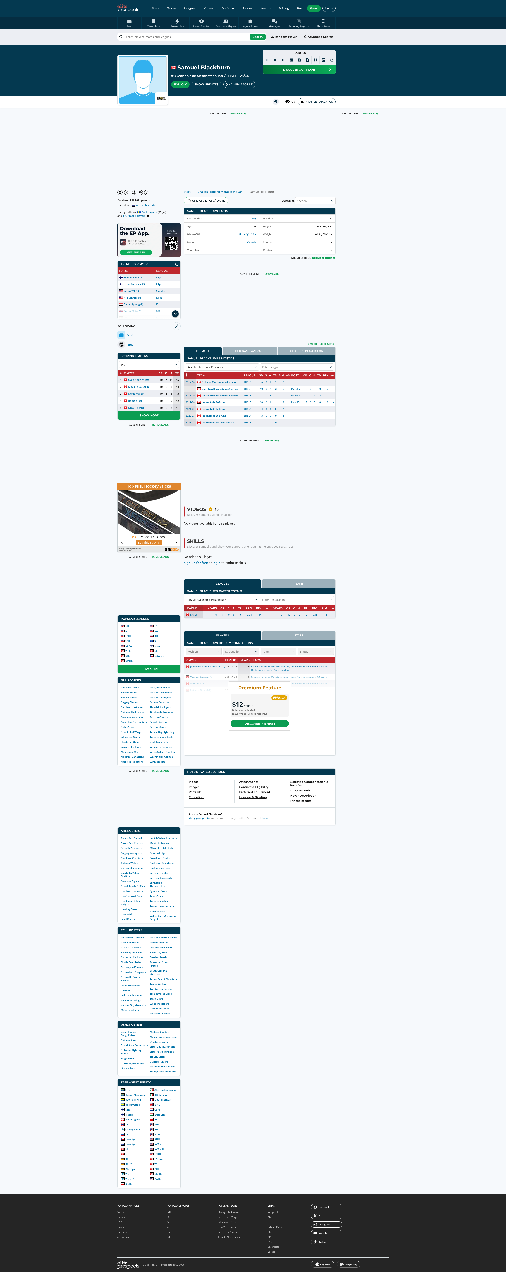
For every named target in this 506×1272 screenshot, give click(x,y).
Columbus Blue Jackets (134, 722)
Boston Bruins (129, 692)
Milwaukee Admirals (161, 848)
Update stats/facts (208, 201)
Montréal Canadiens (132, 756)
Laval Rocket (128, 919)
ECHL (128, 636)
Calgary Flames (129, 702)
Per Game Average (249, 351)
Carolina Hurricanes (132, 707)
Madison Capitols (159, 1032)
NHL (127, 626)
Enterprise (273, 1246)
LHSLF (231, 76)
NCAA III (159, 1149)
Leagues (190, 8)
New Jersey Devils (160, 687)
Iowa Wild (126, 914)
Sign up (313, 8)
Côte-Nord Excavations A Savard (220, 389)
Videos (208, 8)
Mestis (129, 1114)
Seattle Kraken (158, 722)
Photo (271, 1232)
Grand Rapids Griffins (133, 886)
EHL (127, 1124)
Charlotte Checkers (132, 858)
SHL (156, 641)
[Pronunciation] (267, 60)
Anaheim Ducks (130, 687)
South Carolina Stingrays (158, 972)
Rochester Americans (162, 863)
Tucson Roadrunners (162, 906)
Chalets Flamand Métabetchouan (220, 192)
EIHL (157, 1104)
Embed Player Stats (321, 344)
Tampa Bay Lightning (162, 732)
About (271, 1217)
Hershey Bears (129, 909)
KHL (158, 304)
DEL (127, 1159)
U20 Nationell (133, 1099)
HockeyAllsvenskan (136, 1095)
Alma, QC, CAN (247, 234)
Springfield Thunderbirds (157, 884)
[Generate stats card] (291, 60)
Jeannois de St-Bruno (214, 402)
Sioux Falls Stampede (162, 1051)
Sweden (121, 1212)
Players (222, 635)
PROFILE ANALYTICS (319, 101)
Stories (247, 8)
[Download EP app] (149, 240)
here (265, 818)
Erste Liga (160, 1114)
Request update (324, 258)
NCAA (128, 646)
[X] (126, 192)
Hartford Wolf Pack (131, 896)
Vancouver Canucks (161, 747)
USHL (157, 626)
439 (293, 101)
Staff (298, 635)
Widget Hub (274, 1212)
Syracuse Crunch (159, 891)
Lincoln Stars (128, 1068)
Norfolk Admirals (159, 942)
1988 (253, 218)
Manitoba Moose (159, 843)
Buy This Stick (147, 542)
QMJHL (129, 661)
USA (119, 1222)
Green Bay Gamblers (132, 1063)
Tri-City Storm (157, 1056)
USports (158, 1159)
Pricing (284, 8)
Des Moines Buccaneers (134, 1045)
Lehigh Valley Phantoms (163, 838)
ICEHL (128, 1184)
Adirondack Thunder (132, 937)
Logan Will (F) (131, 291)
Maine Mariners (130, 1010)
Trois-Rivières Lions (161, 993)
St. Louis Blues (158, 727)
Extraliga (159, 656)
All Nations (123, 1237)
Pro (299, 8)
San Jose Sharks (159, 717)
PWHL (157, 1179)
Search (258, 37)
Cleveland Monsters (132, 868)
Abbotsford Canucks (132, 838)
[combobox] (191, 37)
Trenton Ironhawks (161, 988)
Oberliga (130, 1169)
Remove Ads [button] (370, 113)
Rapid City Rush (159, 952)
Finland (121, 1227)
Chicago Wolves (129, 863)
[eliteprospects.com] (128, 8)
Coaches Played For (306, 351)
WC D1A (129, 1179)
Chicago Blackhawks (132, 712)
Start (187, 192)
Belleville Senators (131, 848)
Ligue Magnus (162, 1099)
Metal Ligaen (132, 1119)
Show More (149, 415)
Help (270, 1222)
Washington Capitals (161, 756)
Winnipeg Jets (157, 761)
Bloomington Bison (131, 952)
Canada (251, 242)
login (217, 563)
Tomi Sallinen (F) (133, 277)
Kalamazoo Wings (131, 1000)
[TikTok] (146, 192)
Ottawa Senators (159, 702)
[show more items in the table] (175, 313)
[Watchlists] (275, 60)
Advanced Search (320, 37)
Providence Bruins (160, 858)
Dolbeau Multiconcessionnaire (219, 382)
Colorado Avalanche (132, 717)
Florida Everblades (131, 962)
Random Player (286, 37)
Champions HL (133, 1129)
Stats (155, 8)
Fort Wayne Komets (132, 967)
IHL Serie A (160, 1095)
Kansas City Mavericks (133, 1005)
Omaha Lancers (159, 1042)
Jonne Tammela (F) (134, 284)
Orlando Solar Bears (161, 947)
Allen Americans (130, 942)
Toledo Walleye (158, 984)
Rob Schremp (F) (133, 297)
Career (271, 1251)
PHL (156, 1119)
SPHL (128, 641)
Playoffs (295, 389)
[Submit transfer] (332, 60)
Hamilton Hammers (132, 891)
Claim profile (242, 84)
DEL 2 (128, 1164)
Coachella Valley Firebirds (130, 874)
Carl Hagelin (149, 212)
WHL (128, 651)
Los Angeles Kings (131, 747)
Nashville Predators (132, 761)
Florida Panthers (130, 742)
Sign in (329, 8)
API (269, 1237)
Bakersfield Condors (132, 843)
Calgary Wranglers (131, 853)
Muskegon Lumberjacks (163, 1037)
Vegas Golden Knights (162, 752)
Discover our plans (299, 69)
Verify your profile (199, 818)
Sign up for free (196, 563)
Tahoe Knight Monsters (163, 979)
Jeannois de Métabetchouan (200, 76)
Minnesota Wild (129, 752)
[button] (323, 23)
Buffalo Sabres (129, 697)
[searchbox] (191, 37)
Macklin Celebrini (139, 387)
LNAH (157, 1154)
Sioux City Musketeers (162, 1046)
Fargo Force (127, 1058)
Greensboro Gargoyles (133, 972)
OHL (127, 656)
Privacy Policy (275, 1227)
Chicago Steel (128, 1040)
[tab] (203, 351)
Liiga (158, 277)
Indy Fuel (126, 990)
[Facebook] (120, 192)
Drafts (225, 8)
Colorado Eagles (130, 881)
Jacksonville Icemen (132, 995)
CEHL (157, 1109)
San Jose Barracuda (161, 878)
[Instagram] (133, 192)
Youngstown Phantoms (163, 1071)
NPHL (159, 297)
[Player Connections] (283, 60)
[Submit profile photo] (324, 60)
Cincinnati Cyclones (132, 957)
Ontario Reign (158, 853)
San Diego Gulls (159, 873)
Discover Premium (260, 723)
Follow (180, 84)
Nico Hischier (136, 407)
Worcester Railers (160, 1013)
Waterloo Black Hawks (162, 1066)
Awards (265, 8)
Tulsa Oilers (156, 998)
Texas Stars (156, 896)
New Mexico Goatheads (163, 937)
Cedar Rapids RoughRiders (128, 1033)
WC (127, 1174)
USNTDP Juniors (159, 1061)
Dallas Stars (127, 727)
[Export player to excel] (299, 60)
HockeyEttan (132, 1104)
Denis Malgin (136, 393)
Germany (122, 1232)
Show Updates (206, 84)
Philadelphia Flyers (160, 707)
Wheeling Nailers (159, 1003)
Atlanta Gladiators (131, 947)
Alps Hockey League (165, 1090)
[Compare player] (315, 60)
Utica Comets (157, 911)
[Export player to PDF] (307, 60)
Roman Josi (135, 401)
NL (156, 651)
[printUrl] (276, 102)
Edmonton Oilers (130, 737)
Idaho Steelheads (131, 985)
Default (202, 351)
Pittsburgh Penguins (161, 712)
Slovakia (160, 291)
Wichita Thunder (159, 1008)
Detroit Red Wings (131, 732)
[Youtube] (140, 192)
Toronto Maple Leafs (161, 737)
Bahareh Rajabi (145, 205)
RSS (270, 1242)
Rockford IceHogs (160, 868)
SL (126, 1154)
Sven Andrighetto (138, 380)
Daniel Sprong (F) (133, 304)
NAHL (157, 631)
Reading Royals (158, 957)
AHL (127, 631)
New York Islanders (161, 692)
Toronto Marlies (159, 901)
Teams (171, 8)
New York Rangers (160, 697)
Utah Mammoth (159, 742)
